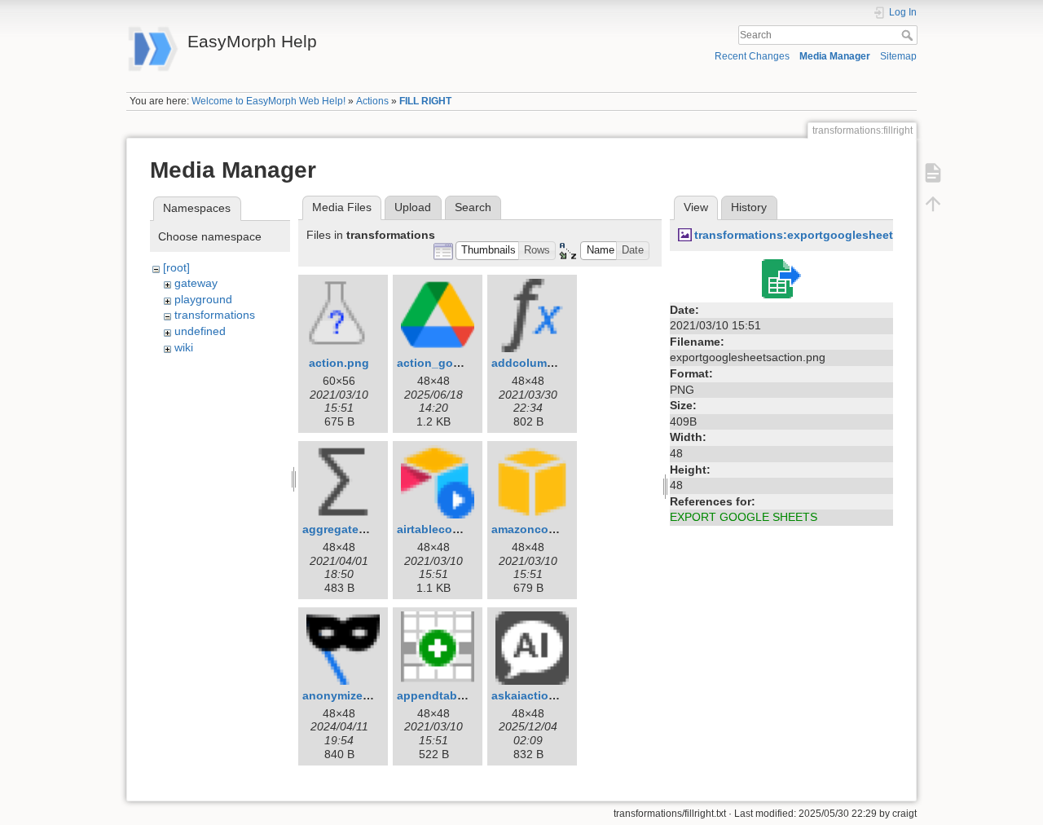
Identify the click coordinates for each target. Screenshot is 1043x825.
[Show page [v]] (933, 172)
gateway (196, 282)
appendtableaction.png (462, 695)
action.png (339, 362)
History (749, 207)
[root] (176, 267)
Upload (412, 207)
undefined (200, 331)
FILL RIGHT (425, 101)
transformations (214, 314)
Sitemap (898, 56)
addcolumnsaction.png (556, 362)
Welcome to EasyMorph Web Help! (268, 101)
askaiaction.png (536, 695)
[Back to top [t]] (933, 203)
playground (203, 299)
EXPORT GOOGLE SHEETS (743, 516)
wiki (183, 347)
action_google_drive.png (467, 362)
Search (909, 35)
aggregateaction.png (360, 529)
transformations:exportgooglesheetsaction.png (827, 234)
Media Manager (834, 56)
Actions (372, 101)
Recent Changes (752, 56)
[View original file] (781, 277)
